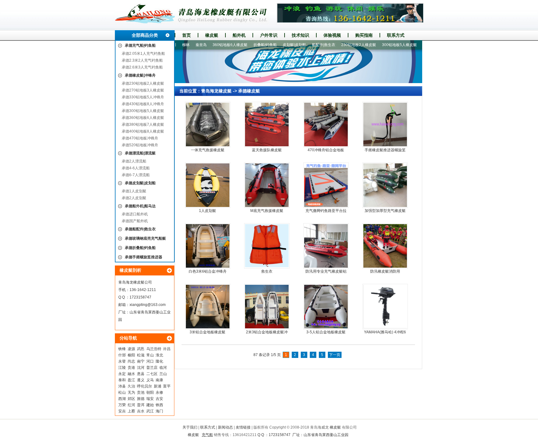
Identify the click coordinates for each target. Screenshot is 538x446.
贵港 (131, 367)
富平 (167, 386)
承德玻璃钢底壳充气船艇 (145, 238)
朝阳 (150, 392)
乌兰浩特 (153, 349)
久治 (131, 386)
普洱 (140, 405)
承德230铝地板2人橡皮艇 (143, 83)
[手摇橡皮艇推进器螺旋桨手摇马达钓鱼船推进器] (385, 124)
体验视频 (332, 35)
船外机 (239, 35)
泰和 (122, 380)
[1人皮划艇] (207, 185)
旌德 (140, 399)
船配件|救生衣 (312, 45)
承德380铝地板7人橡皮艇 (143, 124)
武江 (150, 411)
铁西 (159, 405)
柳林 (174, 45)
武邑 (140, 349)
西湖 (122, 399)
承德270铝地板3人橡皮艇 (143, 90)
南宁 (140, 361)
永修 (159, 392)
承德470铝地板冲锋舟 (140, 138)
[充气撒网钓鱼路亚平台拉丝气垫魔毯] (326, 185)
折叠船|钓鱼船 (254, 45)
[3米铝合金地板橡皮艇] (207, 306)
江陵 (122, 367)
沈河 (140, 367)
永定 (122, 374)
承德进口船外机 (135, 214)
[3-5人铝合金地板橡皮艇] (326, 306)
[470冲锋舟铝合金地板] (326, 124)
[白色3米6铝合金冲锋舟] (207, 246)
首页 (186, 35)
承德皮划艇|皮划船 (140, 183)
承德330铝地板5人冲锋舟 (143, 97)
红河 (131, 405)
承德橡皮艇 (249, 90)
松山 (122, 392)
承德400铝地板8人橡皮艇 (143, 131)
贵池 (140, 392)
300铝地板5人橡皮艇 (388, 45)
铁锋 (122, 349)
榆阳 (131, 355)
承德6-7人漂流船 (136, 175)
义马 (150, 380)
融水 (131, 374)
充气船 (207, 435)
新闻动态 (225, 427)
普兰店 (152, 367)
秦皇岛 (190, 45)
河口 (150, 361)
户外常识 (268, 35)
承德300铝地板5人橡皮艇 (143, 111)
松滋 (140, 355)
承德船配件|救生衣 (140, 229)
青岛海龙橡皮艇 (216, 90)
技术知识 (300, 35)
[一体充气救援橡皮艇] (207, 124)
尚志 (131, 361)
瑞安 (150, 399)
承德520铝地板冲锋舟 (140, 145)
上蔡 (131, 411)
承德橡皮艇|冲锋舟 (140, 75)
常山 (150, 355)
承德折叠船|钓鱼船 (140, 248)
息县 (140, 374)
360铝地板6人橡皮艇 (218, 45)
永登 (122, 361)
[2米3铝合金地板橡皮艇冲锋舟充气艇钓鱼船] (267, 306)
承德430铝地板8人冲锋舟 (143, 104)
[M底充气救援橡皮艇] (267, 185)
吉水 (140, 411)
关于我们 (189, 427)
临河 (163, 367)
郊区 (131, 399)
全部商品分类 (145, 35)
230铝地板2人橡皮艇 (347, 45)
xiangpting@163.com (148, 305)
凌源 (131, 349)
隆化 (159, 361)
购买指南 (364, 35)
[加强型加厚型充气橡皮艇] (385, 185)
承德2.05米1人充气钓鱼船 (143, 53)
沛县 (122, 386)
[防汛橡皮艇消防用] (385, 246)
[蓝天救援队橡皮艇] (267, 124)
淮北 (159, 355)
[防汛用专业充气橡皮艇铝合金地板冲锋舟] (326, 246)
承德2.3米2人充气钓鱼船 (142, 60)
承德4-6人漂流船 (136, 168)
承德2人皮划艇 (134, 198)
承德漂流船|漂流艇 (140, 153)
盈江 (131, 380)
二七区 (152, 374)
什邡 (122, 355)
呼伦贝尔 (144, 386)
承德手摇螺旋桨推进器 (143, 257)
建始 (150, 405)
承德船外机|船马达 (140, 206)
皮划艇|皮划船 (283, 45)
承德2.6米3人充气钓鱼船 (142, 67)
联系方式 (395, 35)
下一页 (334, 355)
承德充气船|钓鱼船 (140, 45)
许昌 (167, 349)
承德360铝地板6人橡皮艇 (143, 117)
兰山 (163, 374)
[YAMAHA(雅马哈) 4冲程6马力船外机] (385, 306)
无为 (131, 392)
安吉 (122, 411)
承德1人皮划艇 (134, 191)
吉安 (159, 399)
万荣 (122, 405)
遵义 (140, 380)
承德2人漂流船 (134, 161)
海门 (159, 411)
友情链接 (243, 427)
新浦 (157, 386)
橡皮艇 (211, 35)
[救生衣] (267, 246)
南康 (159, 380)
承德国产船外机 (135, 221)
